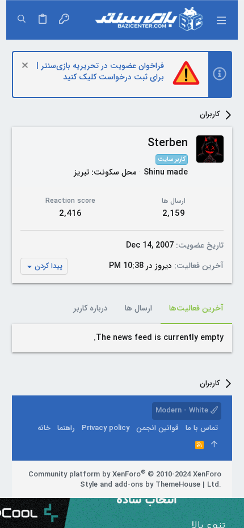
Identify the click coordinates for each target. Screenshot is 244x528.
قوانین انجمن (157, 428)
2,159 (173, 213)
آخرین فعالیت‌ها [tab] (196, 308)
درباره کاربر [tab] (90, 308)
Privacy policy (105, 428)
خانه (44, 428)
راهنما (66, 428)
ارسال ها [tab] (138, 308)
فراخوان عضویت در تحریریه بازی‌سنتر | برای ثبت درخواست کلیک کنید (100, 71)
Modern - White (183, 410)
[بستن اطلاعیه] (26, 67)
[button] (220, 20)
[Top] (214, 445)
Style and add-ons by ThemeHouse (140, 485)
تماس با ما (202, 428)
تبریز (81, 172)
